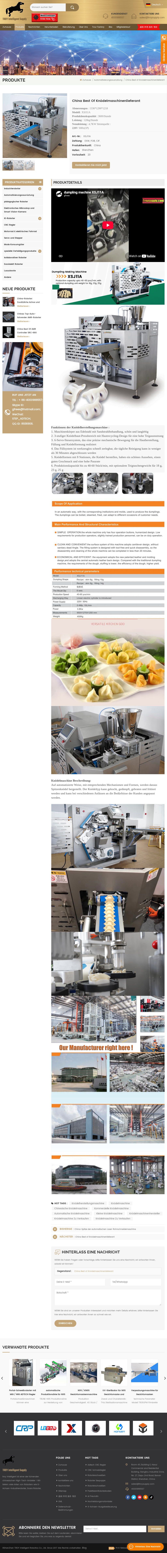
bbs (110, 27)
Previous (5, 1431)
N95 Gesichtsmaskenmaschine (114, 1392)
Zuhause (7, 27)
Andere (7, 277)
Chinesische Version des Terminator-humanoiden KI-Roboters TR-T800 (144, 1392)
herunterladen (51, 27)
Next (161, 1431)
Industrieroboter (12, 188)
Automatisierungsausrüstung (19, 195)
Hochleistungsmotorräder (100, 1501)
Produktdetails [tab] (67, 182)
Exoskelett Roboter (13, 264)
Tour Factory (98, 27)
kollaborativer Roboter (15, 257)
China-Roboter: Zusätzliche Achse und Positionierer (28, 300)
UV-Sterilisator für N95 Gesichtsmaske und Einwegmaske (53, 1392)
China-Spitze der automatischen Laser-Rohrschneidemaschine (105, 1229)
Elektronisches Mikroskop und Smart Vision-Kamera (19, 210)
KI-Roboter (9, 218)
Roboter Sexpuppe (96, 1480)
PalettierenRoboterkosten (100, 1491)
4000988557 (117, 17)
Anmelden (156, 1528)
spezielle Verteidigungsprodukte (20, 251)
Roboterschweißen (97, 1475)
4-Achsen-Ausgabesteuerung (102, 1506)
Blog (84, 1548)
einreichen (65, 1323)
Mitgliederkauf (123, 27)
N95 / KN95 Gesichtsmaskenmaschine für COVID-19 (22, 1392)
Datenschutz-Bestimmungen (65, 1508)
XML (60, 1501)
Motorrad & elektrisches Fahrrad (20, 231)
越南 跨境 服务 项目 (148, 27)
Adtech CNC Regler (97, 1464)
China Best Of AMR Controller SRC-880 (27, 331)
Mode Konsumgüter (14, 244)
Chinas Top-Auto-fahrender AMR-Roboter (29, 315)
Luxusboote (10, 270)
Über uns (83, 27)
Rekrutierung (69, 27)
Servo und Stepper (13, 238)
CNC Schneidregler (97, 1470)
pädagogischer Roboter (16, 201)
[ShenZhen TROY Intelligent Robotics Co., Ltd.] (14, 11)
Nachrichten (34, 27)
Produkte (19, 27)
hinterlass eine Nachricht (147, 1546)
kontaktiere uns (65, 1480)
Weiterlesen (23, 306)
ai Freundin (93, 1496)
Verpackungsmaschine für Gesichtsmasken (83, 1392)
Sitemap (62, 1491)
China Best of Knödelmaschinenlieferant (94, 1237)
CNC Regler (9, 225)
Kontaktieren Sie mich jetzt (91, 165)
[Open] (164, 49)
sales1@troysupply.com (152, 17)
